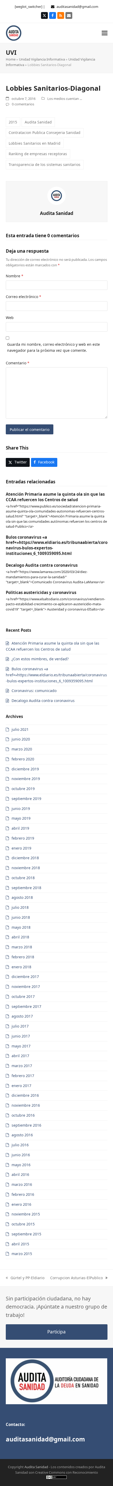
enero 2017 (21, 1085)
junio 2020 (21, 739)
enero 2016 (21, 1204)
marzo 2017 (22, 1065)
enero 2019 (21, 848)
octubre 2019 (23, 788)
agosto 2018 (22, 897)
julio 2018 (20, 907)
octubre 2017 (23, 996)
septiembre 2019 (26, 798)
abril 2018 (20, 936)
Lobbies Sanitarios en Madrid (34, 143)
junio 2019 (21, 808)
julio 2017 (20, 1026)
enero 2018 (21, 966)
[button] (104, 33)
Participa (56, 1332)
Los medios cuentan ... (64, 98)
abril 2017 (20, 1055)
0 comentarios (23, 104)
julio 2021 (20, 729)
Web (10, 317)
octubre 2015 (23, 1224)
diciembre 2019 (25, 768)
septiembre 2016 (26, 1125)
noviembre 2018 (26, 867)
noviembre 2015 (26, 1214)
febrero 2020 (23, 758)
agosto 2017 (22, 1016)
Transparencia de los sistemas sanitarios (44, 164)
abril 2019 (20, 828)
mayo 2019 (21, 818)
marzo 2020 (22, 749)
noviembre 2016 (26, 1105)
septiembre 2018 (26, 887)
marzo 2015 (22, 1253)
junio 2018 (21, 917)
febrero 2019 (23, 838)
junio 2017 (21, 1036)
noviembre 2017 (26, 986)
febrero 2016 (23, 1194)
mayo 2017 (21, 1046)
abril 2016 (20, 1174)
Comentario (17, 362)
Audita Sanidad (38, 122)
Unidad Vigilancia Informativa (42, 59)
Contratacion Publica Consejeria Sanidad (44, 132)
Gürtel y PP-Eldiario (27, 1277)
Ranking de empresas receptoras (38, 153)
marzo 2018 (22, 946)
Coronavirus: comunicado (34, 690)
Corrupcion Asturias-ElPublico (76, 1277)
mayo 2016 (21, 1164)
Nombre (14, 275)
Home (11, 59)
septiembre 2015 (26, 1233)
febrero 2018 (23, 956)
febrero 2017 (23, 1075)
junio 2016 (21, 1154)
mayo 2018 (21, 927)
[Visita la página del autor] (56, 195)
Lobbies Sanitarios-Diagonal (53, 88)
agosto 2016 (22, 1134)
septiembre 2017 (26, 1006)
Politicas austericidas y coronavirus (41, 592)
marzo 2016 (22, 1184)
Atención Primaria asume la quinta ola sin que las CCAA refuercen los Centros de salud (55, 496)
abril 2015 (20, 1243)
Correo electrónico (23, 296)
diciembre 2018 (25, 857)
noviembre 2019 (26, 778)
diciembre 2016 (25, 1095)
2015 (13, 122)
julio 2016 (20, 1144)
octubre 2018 (23, 877)
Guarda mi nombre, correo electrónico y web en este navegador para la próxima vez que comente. (53, 347)
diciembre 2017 (25, 976)
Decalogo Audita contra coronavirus (42, 565)
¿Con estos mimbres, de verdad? (40, 658)
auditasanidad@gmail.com (77, 6)
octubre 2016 (23, 1115)
